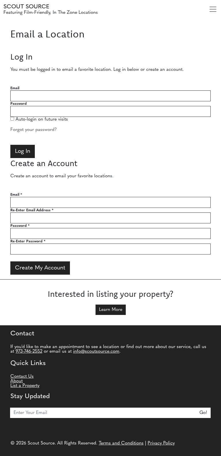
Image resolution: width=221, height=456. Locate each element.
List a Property (24, 385)
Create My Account (40, 268)
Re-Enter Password (27, 241)
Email (14, 88)
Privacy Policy (161, 443)
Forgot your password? (33, 130)
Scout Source (26, 7)
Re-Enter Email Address (32, 210)
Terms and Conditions (121, 443)
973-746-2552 (29, 351)
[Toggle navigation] (213, 9)
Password (18, 104)
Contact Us (22, 376)
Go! (203, 413)
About (16, 381)
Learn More (110, 309)
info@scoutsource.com (96, 351)
